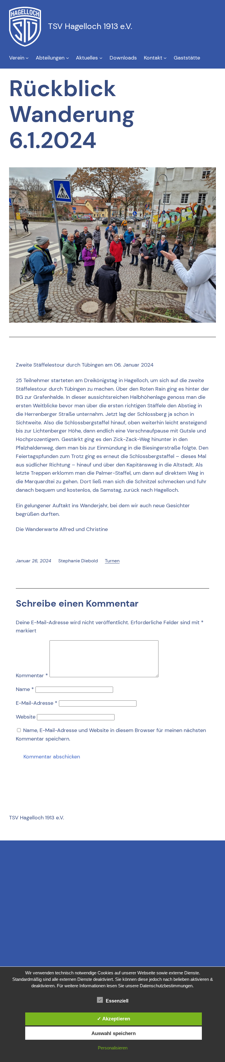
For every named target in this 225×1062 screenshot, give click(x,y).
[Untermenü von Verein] (27, 57)
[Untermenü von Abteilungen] (67, 57)
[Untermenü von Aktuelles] (101, 57)
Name (25, 689)
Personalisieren (112, 1047)
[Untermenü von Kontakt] (165, 57)
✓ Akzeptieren (113, 1018)
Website (25, 716)
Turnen (112, 561)
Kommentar (32, 675)
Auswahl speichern (113, 1033)
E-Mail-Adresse (36, 703)
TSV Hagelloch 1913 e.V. (90, 26)
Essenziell (117, 1000)
